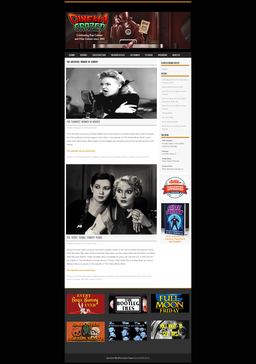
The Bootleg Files (118, 55)
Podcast (118, 157)
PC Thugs (149, 55)
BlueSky (174, 146)
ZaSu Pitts (84, 279)
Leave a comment (142, 157)
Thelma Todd (146, 276)
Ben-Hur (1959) (167, 117)
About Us (176, 55)
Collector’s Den (99, 55)
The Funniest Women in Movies (83, 122)
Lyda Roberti (109, 276)
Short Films (137, 276)
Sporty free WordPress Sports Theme (119, 358)
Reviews (83, 55)
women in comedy (128, 157)
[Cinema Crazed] (128, 48)
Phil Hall (93, 128)
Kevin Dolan (109, 157)
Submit (72, 55)
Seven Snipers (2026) (170, 122)
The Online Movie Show (82, 157)
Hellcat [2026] (167, 113)
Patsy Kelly (119, 276)
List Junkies (135, 55)
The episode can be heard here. (81, 150)
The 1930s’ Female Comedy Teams (84, 237)
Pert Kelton (128, 276)
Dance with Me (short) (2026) (172, 87)
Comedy (101, 157)
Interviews (162, 55)
